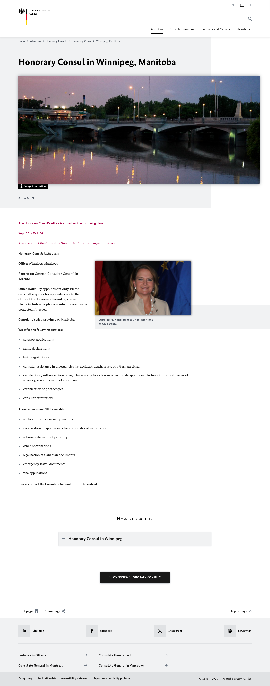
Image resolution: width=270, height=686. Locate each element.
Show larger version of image (143, 287)
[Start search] (249, 16)
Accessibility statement (75, 678)
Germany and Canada (215, 29)
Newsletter (244, 29)
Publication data (47, 678)
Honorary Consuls (57, 41)
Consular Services (182, 29)
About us (157, 30)
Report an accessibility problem (111, 678)
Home (21, 41)
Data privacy (25, 678)
